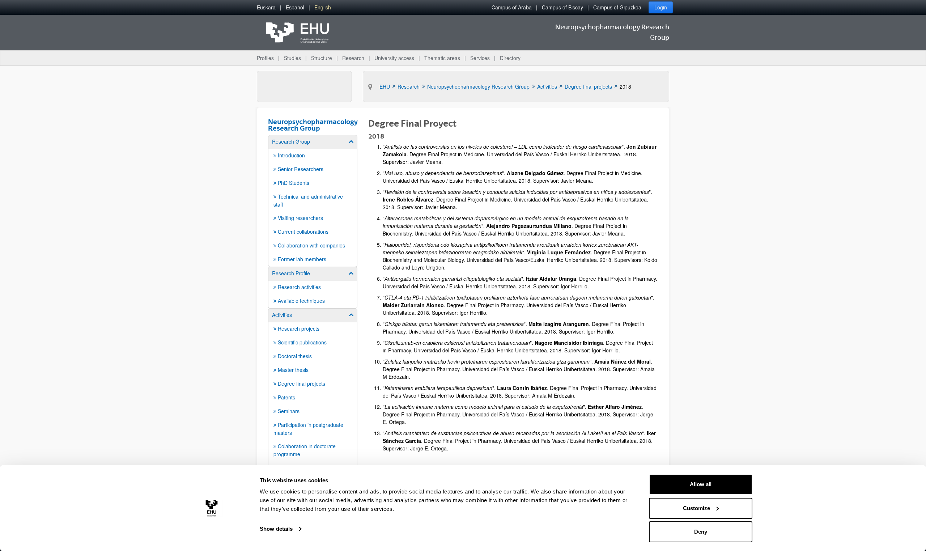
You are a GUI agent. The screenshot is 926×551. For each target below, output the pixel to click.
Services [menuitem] (480, 58)
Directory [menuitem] (510, 58)
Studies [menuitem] (292, 58)
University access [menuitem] (394, 58)
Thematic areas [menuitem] (442, 58)
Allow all (701, 484)
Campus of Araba (512, 7)
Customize (696, 508)
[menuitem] (266, 7)
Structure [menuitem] (321, 58)
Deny (700, 532)
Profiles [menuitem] (265, 58)
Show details (276, 529)
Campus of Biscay (562, 7)
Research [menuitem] (353, 58)
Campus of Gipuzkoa (617, 7)
